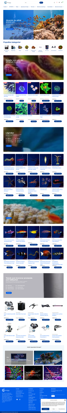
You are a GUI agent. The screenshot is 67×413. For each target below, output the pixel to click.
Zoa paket (30, 115)
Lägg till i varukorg (9, 100)
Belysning (13, 50)
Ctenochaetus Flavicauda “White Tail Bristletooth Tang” (45, 263)
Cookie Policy (49, 411)
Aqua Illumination (55, 312)
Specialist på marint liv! (32, 372)
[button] (65, 400)
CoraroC (38, 358)
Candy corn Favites (56, 115)
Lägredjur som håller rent (51, 372)
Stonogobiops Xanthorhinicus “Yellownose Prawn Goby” (57, 263)
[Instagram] (20, 399)
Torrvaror (32, 6)
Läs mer (21, 100)
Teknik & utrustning (41, 6)
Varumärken (49, 6)
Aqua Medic (18, 312)
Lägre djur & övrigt (24, 6)
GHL (41, 334)
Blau (8, 357)
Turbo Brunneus (43, 189)
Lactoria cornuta (31, 238)
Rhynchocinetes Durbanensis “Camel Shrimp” (32, 191)
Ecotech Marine (31, 312)
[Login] (54, 2)
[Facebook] (17, 399)
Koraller (5, 6)
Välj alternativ (34, 121)
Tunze (5, 312)
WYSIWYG (11, 6)
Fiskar (17, 6)
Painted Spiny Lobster (56, 167)
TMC (17, 334)
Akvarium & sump (58, 6)
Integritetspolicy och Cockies (55, 411)
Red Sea (41, 312)
